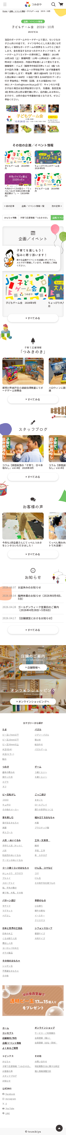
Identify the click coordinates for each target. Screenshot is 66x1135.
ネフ (4, 786)
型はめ (38, 739)
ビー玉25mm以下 (10, 739)
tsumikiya (34, 1131)
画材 (37, 845)
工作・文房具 (42, 840)
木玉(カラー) (8, 754)
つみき (5, 766)
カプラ (5, 781)
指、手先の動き (9, 887)
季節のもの (40, 900)
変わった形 (7, 776)
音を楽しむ (8, 817)
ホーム (5, 1028)
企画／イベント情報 (17, 11)
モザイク (6, 905)
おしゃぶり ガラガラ (12, 873)
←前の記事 (9, 206)
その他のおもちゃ (11, 960)
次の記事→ (57, 206)
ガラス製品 (7, 952)
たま (4, 729)
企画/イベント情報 (11, 1043)
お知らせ (6, 1080)
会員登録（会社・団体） (46, 1042)
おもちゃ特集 (10, 217)
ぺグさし (6, 915)
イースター (40, 915)
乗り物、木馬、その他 (12, 892)
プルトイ (6, 878)
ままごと (39, 799)
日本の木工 (7, 933)
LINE (7, 1113)
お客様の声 (7, 1071)
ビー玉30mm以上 (10, 744)
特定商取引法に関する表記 (47, 1066)
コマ (37, 873)
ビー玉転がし (9, 794)
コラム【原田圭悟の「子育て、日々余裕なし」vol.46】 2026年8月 (22, 466)
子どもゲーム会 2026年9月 (17, 166)
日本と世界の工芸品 (12, 928)
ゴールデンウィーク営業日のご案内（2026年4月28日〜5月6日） (38, 609)
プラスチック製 (42, 827)
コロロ (5, 799)
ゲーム (38, 766)
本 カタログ (41, 855)
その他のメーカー (10, 809)
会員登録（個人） (43, 1037)
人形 (4, 850)
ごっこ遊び (40, 794)
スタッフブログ (9, 1075)
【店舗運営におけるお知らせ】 (36, 618)
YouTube (9, 1108)
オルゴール (7, 832)
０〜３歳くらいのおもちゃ (15, 867)
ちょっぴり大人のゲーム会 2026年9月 (48, 166)
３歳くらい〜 (41, 772)
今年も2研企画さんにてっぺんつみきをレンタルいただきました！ (22, 544)
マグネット (7, 910)
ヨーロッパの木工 (10, 947)
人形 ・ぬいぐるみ (11, 840)
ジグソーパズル (42, 734)
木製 (37, 822)
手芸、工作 (40, 850)
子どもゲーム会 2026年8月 (47, 189)
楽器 (4, 827)
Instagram (10, 1098)
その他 (5, 975)
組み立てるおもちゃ (45, 817)
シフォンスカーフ (43, 928)
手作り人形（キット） (12, 845)
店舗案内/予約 (9, 1038)
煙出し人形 (7, 943)
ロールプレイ (41, 804)
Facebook (10, 1093)
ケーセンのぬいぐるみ (12, 860)
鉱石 (4, 758)
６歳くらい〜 (41, 776)
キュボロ (6, 804)
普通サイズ (40, 933)
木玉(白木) (7, 749)
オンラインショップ (45, 1027)
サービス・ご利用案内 (45, 1033)
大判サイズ (40, 938)
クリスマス (40, 920)
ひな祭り (39, 905)
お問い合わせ (41, 1061)
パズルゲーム (41, 749)
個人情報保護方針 (43, 1071)
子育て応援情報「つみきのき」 (34, 217)
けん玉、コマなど (43, 867)
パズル (38, 729)
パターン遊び (9, 900)
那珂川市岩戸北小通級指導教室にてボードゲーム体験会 (22, 389)
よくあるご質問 (10, 1048)
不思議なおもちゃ (10, 970)
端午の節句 (40, 910)
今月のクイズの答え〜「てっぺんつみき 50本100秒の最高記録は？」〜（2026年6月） (18, 192)
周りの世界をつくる (44, 809)
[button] (5, 4)
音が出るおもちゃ (10, 822)
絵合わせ (39, 744)
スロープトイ (8, 882)
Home (5, 11)
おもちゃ (6, 1061)
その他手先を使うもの (45, 882)
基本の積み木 (8, 772)
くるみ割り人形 (9, 938)
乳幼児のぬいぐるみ (11, 855)
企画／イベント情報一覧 (33, 206)
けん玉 (38, 878)
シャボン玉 (7, 965)
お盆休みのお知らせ (29, 587)
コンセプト (8, 1033)
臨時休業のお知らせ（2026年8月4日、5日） (40, 597)
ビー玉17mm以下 (10, 734)
